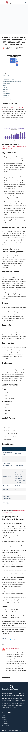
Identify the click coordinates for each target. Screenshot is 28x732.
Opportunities (5, 89)
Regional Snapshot (6, 83)
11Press (11, 107)
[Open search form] (25, 2)
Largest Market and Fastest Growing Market (12, 81)
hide (10, 73)
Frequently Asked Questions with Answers (11, 99)
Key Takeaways (6, 77)
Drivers (4, 85)
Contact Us (4, 719)
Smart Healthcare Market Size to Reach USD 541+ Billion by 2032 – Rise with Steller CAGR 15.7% (14, 631)
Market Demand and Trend (8, 79)
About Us (4, 717)
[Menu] (23, 2)
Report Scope (5, 97)
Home (3, 715)
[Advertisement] (14, 19)
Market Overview (6, 75)
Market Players (6, 95)
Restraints (5, 87)
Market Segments (6, 93)
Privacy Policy (5, 725)
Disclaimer (4, 721)
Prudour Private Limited (9, 48)
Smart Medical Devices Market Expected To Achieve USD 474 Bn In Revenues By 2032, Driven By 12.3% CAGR (14, 623)
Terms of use (5, 723)
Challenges (5, 91)
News (3, 644)
